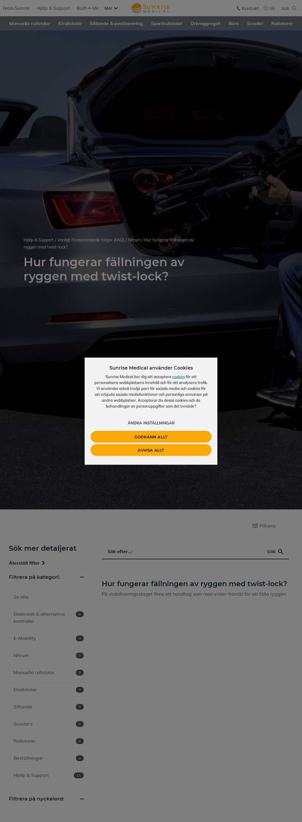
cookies (178, 376)
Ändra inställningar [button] (151, 422)
